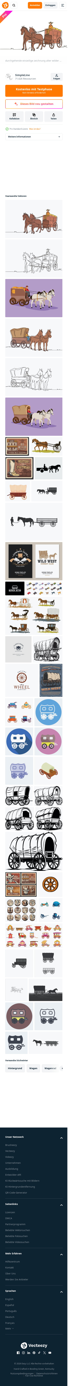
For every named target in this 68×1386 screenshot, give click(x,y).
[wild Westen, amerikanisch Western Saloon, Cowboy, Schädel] (21, 1159)
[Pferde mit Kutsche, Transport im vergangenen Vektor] (33, 673)
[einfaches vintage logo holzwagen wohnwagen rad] (21, 765)
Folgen (56, 78)
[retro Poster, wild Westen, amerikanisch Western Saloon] (21, 1107)
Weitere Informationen (19, 135)
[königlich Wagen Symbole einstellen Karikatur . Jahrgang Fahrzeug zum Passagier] (43, 797)
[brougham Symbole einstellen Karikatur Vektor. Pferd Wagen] (33, 1210)
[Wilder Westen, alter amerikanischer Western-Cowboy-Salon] (17, 444)
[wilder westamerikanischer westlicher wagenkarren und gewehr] (16, 799)
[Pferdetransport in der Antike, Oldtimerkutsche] (21, 464)
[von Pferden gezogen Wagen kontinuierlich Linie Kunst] (45, 1264)
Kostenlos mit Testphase (34, 90)
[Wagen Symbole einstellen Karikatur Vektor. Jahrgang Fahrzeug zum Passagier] (17, 1185)
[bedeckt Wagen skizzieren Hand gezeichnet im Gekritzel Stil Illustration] (20, 734)
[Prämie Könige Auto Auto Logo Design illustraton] (14, 630)
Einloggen (50, 5)
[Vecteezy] (5, 5)
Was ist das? (34, 129)
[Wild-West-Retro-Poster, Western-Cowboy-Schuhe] (19, 486)
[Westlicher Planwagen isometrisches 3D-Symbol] (19, 948)
